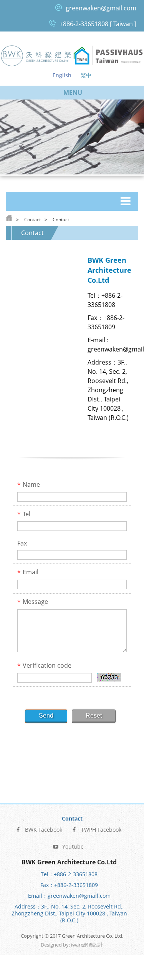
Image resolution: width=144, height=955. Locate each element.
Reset (94, 715)
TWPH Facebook (101, 829)
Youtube (73, 846)
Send (46, 715)
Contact (32, 219)
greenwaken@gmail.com (101, 8)
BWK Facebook (43, 829)
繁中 (86, 75)
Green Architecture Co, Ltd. (36, 55)
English (62, 75)
